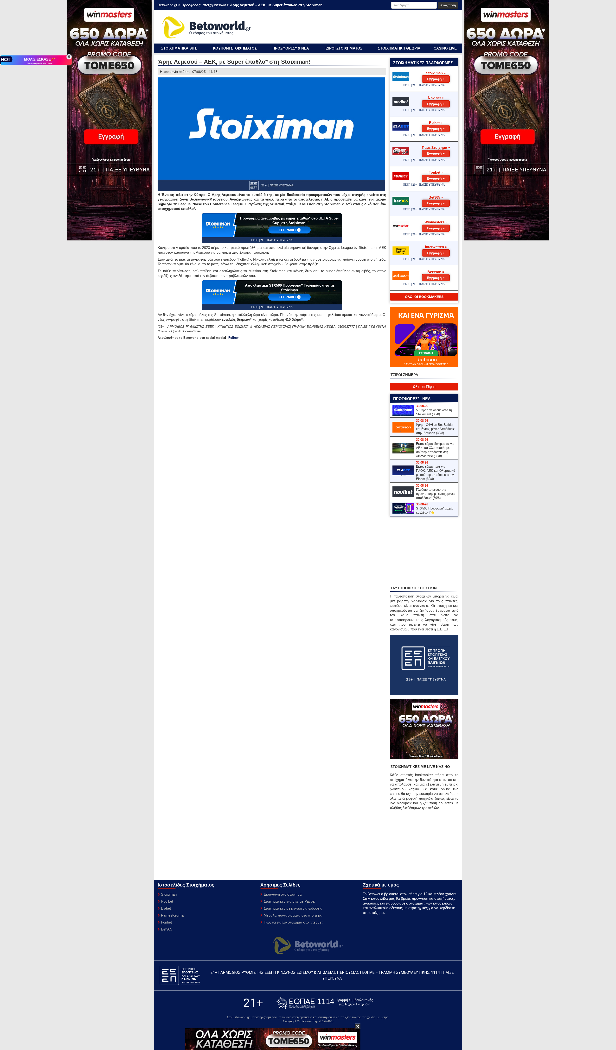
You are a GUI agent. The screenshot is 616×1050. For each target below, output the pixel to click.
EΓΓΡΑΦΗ (287, 230)
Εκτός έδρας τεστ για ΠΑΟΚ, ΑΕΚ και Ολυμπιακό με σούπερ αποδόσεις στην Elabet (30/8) (435, 473)
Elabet (166, 908)
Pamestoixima (172, 915)
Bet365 (166, 929)
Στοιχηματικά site (179, 48)
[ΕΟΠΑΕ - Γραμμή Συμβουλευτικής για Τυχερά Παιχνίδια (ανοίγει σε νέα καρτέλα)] (324, 1003)
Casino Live (445, 48)
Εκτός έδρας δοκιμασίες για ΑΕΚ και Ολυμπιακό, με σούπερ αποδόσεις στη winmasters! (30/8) (435, 450)
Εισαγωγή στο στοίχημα (283, 894)
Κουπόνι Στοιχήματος (235, 48)
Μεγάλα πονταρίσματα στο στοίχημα (293, 915)
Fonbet (166, 922)
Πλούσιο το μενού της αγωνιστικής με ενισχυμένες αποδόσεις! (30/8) (435, 494)
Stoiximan (169, 894)
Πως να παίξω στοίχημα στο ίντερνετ (293, 922)
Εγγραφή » (436, 79)
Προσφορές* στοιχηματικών (203, 5)
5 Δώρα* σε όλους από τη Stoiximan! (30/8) (434, 412)
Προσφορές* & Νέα (290, 48)
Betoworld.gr (167, 5)
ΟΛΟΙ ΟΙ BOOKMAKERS (424, 297)
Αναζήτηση (448, 5)
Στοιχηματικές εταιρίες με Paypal (289, 901)
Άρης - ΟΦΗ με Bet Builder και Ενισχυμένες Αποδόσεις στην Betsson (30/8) (435, 429)
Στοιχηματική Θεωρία (399, 48)
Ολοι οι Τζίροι (424, 387)
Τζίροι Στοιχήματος (343, 48)
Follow (233, 338)
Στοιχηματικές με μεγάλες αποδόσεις (293, 908)
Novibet (167, 901)
